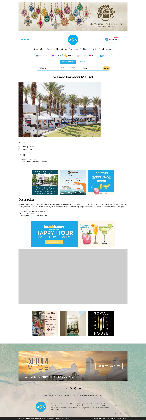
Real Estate (84, 49)
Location (40, 67)
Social (101, 49)
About (96, 418)
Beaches (50, 49)
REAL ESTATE (84, 396)
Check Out (72, 67)
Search (106, 68)
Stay (76, 49)
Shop (42, 49)
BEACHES (57, 396)
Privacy (125, 418)
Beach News (106, 55)
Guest (84, 67)
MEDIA (91, 396)
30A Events (83, 55)
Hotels (82, 62)
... (64, 69)
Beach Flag (57, 55)
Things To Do (61, 49)
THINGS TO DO (66, 396)
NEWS (51, 396)
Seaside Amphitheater (29, 159)
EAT (73, 396)
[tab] (68, 62)
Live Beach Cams (43, 55)
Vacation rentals (68, 62)
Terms (119, 418)
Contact (109, 49)
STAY (77, 396)
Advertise (111, 418)
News (35, 49)
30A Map (93, 55)
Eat (70, 49)
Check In (62, 67)
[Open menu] (125, 40)
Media (94, 49)
